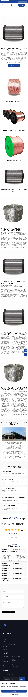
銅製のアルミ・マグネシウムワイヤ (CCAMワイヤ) (14, 130)
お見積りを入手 (21, 5)
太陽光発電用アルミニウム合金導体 (18, 659)
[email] (25, 350)
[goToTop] (25, 354)
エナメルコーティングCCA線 (18, 663)
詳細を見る (14, 86)
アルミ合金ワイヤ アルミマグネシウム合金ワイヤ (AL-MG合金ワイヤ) (14, 190)
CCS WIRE (5, 661)
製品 (4, 641)
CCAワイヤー (6, 656)
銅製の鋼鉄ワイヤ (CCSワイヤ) (14, 160)
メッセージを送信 (8, 612)
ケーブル (3, 52)
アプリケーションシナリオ (9, 644)
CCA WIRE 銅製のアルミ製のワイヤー (14, 101)
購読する (22, 679)
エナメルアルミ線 (16, 666)
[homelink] (11, 5)
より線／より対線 (16, 656)
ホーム (4, 637)
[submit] (26, 2)
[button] (11, 537)
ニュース (5, 646)
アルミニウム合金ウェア (7, 664)
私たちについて (6, 639)
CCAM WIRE (6, 659)
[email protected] (5, 0)
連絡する (5, 649)
